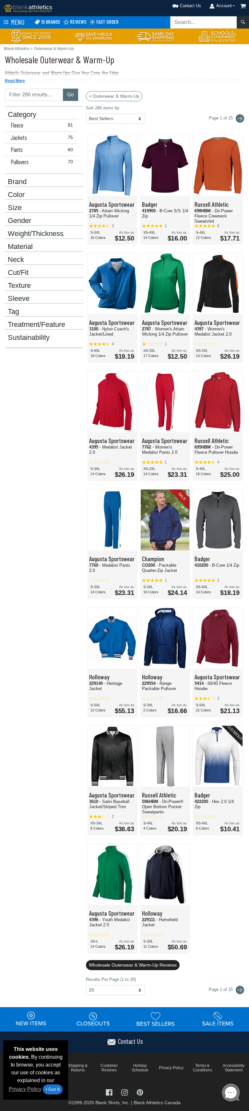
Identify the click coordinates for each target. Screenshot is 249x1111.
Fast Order (107, 22)
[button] (178, 4)
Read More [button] (15, 81)
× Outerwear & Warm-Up (114, 96)
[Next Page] (240, 118)
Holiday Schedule (140, 1067)
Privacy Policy (25, 1089)
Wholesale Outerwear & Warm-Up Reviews (133, 965)
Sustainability (29, 337)
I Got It (53, 1089)
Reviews (77, 22)
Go (70, 94)
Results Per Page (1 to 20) (111, 979)
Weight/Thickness (36, 233)
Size (15, 207)
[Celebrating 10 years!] (31, 36)
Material (20, 246)
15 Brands (50, 22)
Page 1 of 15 (221, 989)
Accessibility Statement (233, 1067)
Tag (13, 311)
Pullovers (42, 162)
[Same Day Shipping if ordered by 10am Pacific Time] (155, 36)
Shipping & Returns (78, 1067)
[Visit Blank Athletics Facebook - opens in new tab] (109, 1091)
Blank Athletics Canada (157, 1102)
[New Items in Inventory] (31, 1018)
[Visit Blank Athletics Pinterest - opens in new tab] (140, 1091)
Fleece (42, 125)
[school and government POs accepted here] (217, 36)
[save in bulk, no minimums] (93, 36)
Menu (17, 22)
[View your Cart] (243, 6)
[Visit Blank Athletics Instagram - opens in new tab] (125, 1091)
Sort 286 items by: (103, 107)
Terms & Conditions (202, 1067)
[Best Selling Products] (155, 1018)
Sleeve (19, 298)
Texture (19, 285)
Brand (17, 181)
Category (22, 114)
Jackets (42, 137)
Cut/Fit (18, 272)
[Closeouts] (93, 1018)
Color (16, 194)
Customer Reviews (109, 1067)
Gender (19, 220)
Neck (16, 259)
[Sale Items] (218, 1018)
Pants (42, 149)
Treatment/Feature (36, 324)
